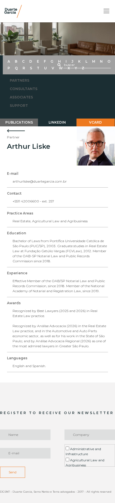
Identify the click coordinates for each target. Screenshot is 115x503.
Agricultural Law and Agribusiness (85, 462)
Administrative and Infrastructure (83, 451)
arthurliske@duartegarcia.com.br (40, 181)
